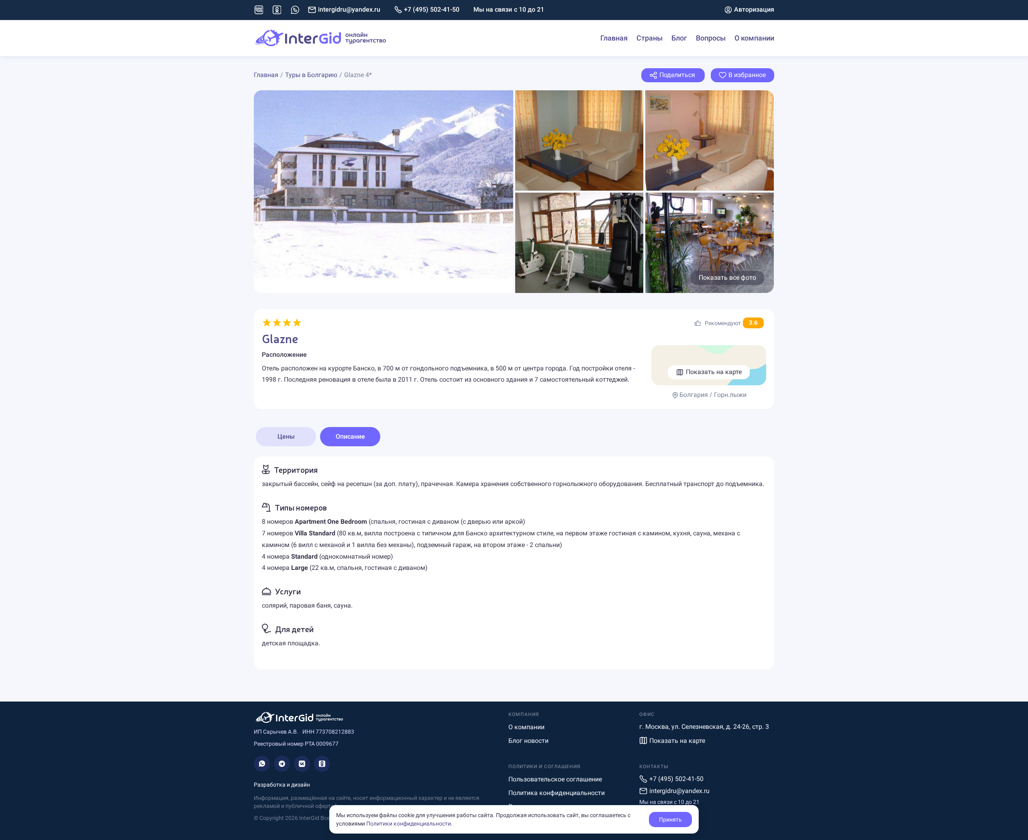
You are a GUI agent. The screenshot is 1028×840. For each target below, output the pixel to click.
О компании (754, 38)
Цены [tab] (286, 436)
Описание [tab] (350, 436)
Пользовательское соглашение (555, 779)
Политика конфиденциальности (556, 793)
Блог (679, 38)
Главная (614, 38)
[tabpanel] (514, 562)
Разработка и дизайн (282, 784)
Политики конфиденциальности (408, 823)
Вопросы (711, 38)
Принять (670, 819)
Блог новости (528, 740)
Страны (649, 38)
